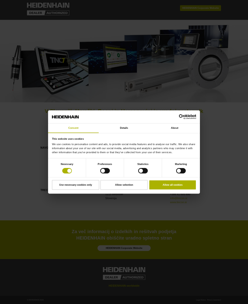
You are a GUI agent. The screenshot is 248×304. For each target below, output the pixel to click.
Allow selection (124, 184)
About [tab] (174, 127)
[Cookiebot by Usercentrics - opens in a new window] (181, 116)
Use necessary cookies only (75, 184)
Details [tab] (124, 127)
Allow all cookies (173, 184)
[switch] (105, 171)
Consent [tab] (73, 127)
